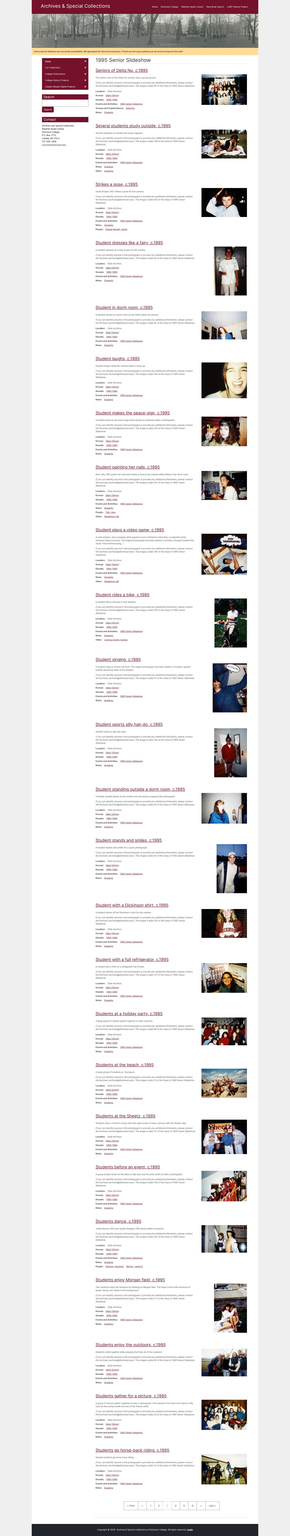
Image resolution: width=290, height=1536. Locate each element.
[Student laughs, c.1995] (224, 380)
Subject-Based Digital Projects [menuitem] (58, 87)
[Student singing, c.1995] (230, 687)
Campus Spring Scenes (115, 639)
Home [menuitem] (155, 6)
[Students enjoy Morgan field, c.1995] (230, 1308)
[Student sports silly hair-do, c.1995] (230, 752)
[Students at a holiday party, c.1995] (224, 1031)
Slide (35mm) (112, 95)
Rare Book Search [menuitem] (215, 6)
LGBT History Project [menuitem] (237, 6)
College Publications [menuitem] (53, 75)
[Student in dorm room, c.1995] (224, 325)
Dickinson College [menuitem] (169, 6)
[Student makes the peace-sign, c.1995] (224, 431)
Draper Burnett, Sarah (116, 229)
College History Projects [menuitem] (55, 81)
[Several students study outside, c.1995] (224, 143)
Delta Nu (130, 108)
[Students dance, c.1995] (224, 1238)
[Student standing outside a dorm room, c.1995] (224, 808)
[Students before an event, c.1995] (224, 1186)
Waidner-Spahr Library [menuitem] (192, 6)
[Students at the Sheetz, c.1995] (224, 1136)
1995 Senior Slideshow (131, 104)
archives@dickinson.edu (54, 144)
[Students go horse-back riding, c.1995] (224, 1469)
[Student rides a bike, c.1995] (230, 623)
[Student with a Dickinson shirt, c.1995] (224, 923)
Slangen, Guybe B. (115, 1266)
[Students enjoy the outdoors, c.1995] (224, 1362)
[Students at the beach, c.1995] (224, 1083)
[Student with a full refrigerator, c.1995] (224, 977)
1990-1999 (111, 99)
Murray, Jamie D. (134, 1266)
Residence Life (111, 516)
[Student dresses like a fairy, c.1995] (230, 271)
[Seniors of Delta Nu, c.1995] (224, 89)
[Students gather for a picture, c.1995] (224, 1414)
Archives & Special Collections (75, 6)
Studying (108, 171)
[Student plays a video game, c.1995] (224, 554)
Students (108, 112)
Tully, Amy (111, 512)
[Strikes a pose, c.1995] (224, 202)
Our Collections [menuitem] (51, 68)
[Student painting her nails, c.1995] (224, 485)
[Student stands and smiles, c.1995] (232, 868)
